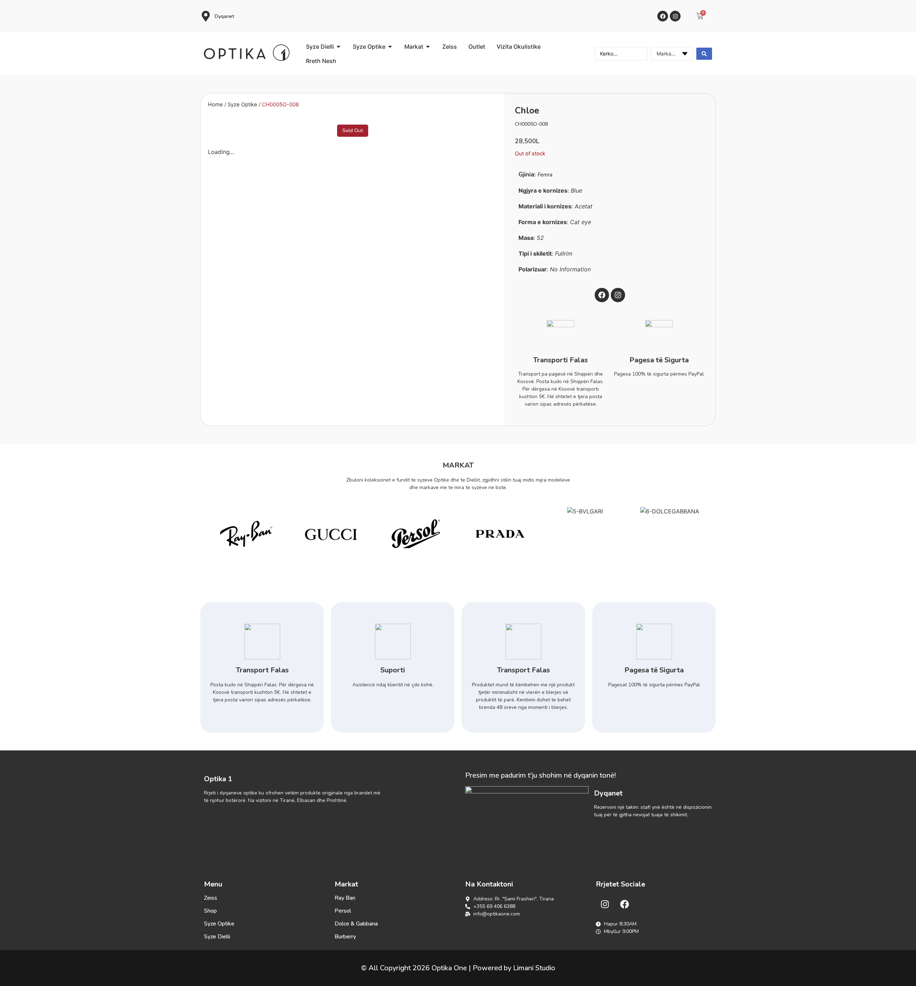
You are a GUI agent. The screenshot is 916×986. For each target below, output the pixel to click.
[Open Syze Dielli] (338, 46)
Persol (343, 911)
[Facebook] (662, 16)
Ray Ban (345, 898)
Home (215, 104)
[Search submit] (704, 54)
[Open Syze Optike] (390, 46)
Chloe (527, 111)
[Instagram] (675, 16)
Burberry (345, 937)
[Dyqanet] (205, 16)
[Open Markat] (428, 46)
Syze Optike (242, 104)
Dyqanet (224, 16)
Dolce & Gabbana (356, 924)
